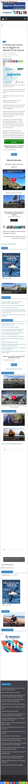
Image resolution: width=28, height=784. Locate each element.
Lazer (4, 41)
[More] (4, 64)
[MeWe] (17, 61)
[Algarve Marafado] (3, 19)
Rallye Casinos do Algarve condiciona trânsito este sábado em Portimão (14, 232)
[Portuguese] (14, 2)
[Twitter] (6, 61)
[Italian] (12, 2)
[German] (10, 2)
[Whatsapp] (22, 61)
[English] (7, 2)
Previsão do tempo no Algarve (13, 55)
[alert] (14, 568)
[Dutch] (5, 2)
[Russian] (15, 2)
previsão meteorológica (7, 56)
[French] (8, 2)
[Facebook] (4, 61)
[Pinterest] (14, 61)
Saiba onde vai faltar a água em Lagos (9, 342)
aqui (10, 192)
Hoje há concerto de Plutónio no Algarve (10, 327)
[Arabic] (2, 2)
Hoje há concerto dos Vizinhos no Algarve (10, 736)
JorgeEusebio (13, 53)
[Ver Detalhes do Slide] (14, 288)
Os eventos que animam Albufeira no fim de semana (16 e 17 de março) (14, 237)
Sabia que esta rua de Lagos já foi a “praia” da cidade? (12, 305)
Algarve (5, 55)
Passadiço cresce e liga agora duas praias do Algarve (12, 336)
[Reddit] (9, 61)
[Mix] (19, 61)
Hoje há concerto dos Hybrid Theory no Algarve (12, 765)
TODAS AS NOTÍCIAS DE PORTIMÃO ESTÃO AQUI (11, 443)
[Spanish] (17, 2)
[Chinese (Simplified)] (3, 2)
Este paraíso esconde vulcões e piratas (9, 307)
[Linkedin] (11, 61)
